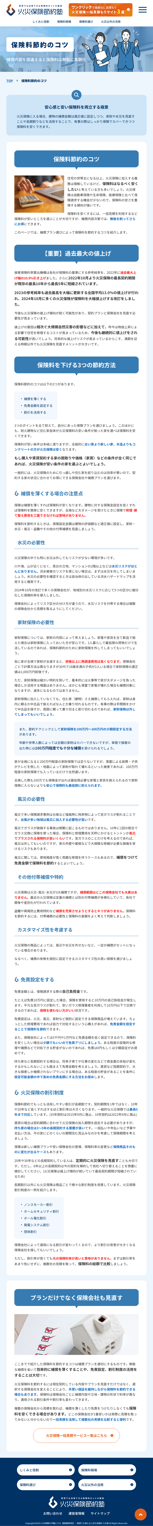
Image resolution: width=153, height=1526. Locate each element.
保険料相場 (89, 1470)
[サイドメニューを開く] (143, 10)
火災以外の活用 (92, 1484)
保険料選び (28, 1484)
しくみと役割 (29, 1470)
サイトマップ (100, 1513)
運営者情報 (76, 1513)
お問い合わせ (52, 1513)
